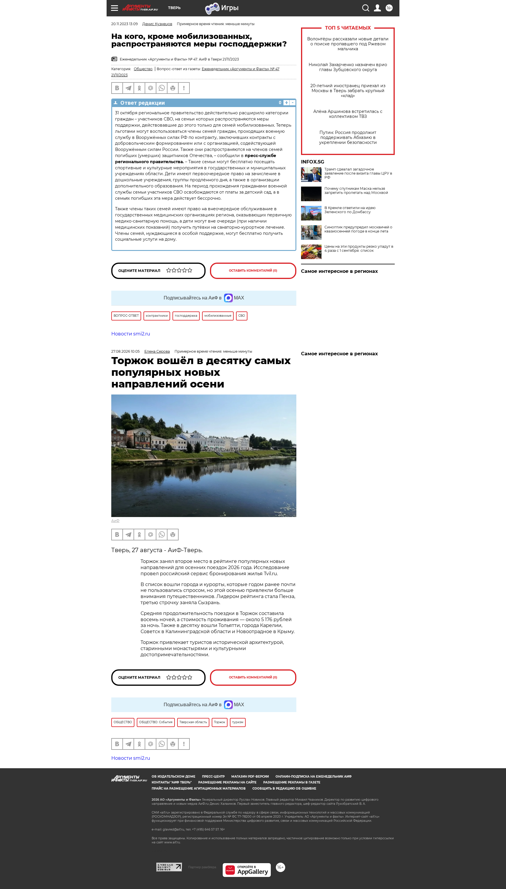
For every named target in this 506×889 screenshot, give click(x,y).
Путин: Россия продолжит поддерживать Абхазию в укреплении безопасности (348, 137)
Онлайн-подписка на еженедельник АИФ (314, 776)
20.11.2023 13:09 (124, 24)
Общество (143, 69)
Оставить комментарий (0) (253, 271)
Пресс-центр (213, 776)
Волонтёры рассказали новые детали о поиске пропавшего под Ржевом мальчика (348, 44)
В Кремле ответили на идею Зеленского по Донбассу (349, 210)
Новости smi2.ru (130, 334)
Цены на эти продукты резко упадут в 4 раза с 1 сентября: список (358, 248)
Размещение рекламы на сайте (227, 782)
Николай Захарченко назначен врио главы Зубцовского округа (348, 67)
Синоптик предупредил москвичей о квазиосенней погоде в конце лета (358, 229)
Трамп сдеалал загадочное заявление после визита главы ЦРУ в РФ (358, 173)
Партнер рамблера (202, 867)
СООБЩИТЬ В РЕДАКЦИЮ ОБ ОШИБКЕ (284, 788)
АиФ (115, 520)
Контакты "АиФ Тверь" (172, 782)
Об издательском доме (173, 776)
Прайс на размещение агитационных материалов (199, 788)
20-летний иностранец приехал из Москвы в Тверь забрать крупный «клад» (347, 90)
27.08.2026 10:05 (125, 351)
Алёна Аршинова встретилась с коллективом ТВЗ (347, 114)
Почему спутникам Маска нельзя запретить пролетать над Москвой (356, 191)
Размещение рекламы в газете (291, 782)
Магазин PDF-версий (250, 776)
